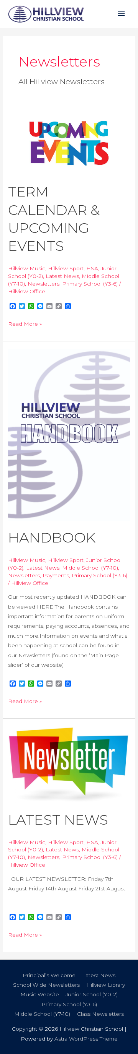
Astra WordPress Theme (86, 1039)
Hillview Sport (66, 268)
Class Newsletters (100, 1014)
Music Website (39, 994)
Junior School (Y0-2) (92, 994)
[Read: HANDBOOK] (69, 434)
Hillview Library (105, 985)
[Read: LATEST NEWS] (69, 764)
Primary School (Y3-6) (90, 284)
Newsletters (43, 284)
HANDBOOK (51, 537)
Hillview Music (26, 268)
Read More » (25, 323)
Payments (56, 575)
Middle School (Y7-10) (90, 568)
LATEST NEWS (58, 819)
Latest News (62, 276)
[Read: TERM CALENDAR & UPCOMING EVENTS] (69, 143)
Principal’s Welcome (49, 975)
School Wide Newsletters (46, 985)
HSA (92, 268)
